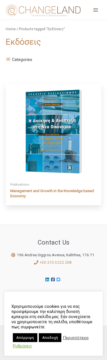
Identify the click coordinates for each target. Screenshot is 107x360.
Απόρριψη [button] (25, 337)
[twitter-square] (59, 279)
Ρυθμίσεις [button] (22, 346)
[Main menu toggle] (95, 9)
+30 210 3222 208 (56, 262)
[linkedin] (48, 279)
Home (11, 29)
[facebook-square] (53, 279)
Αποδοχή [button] (50, 337)
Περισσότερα (75, 337)
